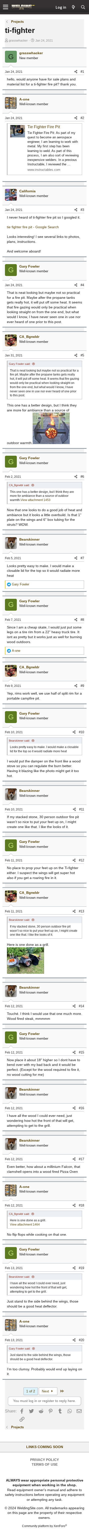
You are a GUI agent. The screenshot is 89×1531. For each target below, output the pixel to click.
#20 (81, 1340)
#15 (81, 1052)
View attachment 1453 (35, 500)
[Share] (76, 72)
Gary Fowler (29, 266)
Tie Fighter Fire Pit (43, 127)
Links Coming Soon (44, 1447)
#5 (82, 355)
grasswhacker (18, 40)
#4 (82, 285)
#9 (82, 686)
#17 (81, 1159)
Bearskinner (29, 539)
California (27, 191)
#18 (81, 1205)
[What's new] (73, 7)
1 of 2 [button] (30, 1391)
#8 (82, 620)
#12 (81, 860)
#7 (82, 558)
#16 (81, 1108)
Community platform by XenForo (44, 1526)
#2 (82, 118)
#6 (82, 476)
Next (46, 1391)
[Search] (83, 7)
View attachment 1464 (25, 1224)
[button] (5, 7)
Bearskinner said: (19, 740)
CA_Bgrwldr (29, 337)
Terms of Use (45, 1464)
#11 (81, 809)
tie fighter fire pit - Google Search (33, 227)
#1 (82, 72)
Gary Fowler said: (19, 363)
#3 (82, 210)
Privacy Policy (44, 1460)
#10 (81, 732)
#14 (81, 1006)
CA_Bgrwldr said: (19, 485)
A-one (24, 99)
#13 (81, 911)
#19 (81, 1268)
